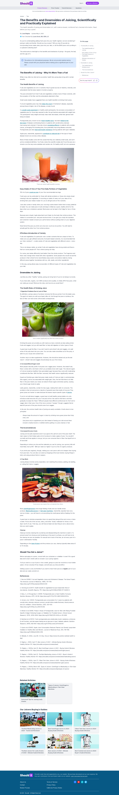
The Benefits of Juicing (87, 45)
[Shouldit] (26, 775)
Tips (27, 16)
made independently (50, 11)
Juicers (22, 16)
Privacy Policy (51, 785)
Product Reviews (42, 8)
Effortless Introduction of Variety (88, 59)
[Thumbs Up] (94, 80)
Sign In (81, 3)
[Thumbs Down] (96, 80)
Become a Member (92, 3)
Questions (79, 8)
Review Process (25, 788)
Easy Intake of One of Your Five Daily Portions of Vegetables (89, 54)
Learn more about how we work (79, 776)
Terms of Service (52, 782)
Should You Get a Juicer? (87, 72)
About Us (23, 782)
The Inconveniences (87, 69)
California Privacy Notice (54, 788)
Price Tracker (55, 8)
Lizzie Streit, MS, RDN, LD (41, 36)
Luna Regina (26, 33)
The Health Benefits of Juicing (88, 49)
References (85, 75)
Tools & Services (66, 8)
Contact (22, 785)
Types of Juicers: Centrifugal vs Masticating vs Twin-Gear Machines (58, 687)
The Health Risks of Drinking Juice (87, 66)
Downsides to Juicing (86, 62)
